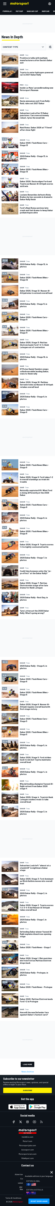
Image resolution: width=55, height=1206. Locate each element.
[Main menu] (5, 4)
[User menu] (49, 3)
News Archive (27, 1071)
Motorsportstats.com (27, 1154)
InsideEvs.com (27, 1137)
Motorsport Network (22, 1202)
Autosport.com (27, 1150)
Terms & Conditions (13, 1198)
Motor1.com (27, 1141)
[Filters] (50, 47)
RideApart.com (27, 1158)
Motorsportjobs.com (27, 1145)
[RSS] (41, 1122)
